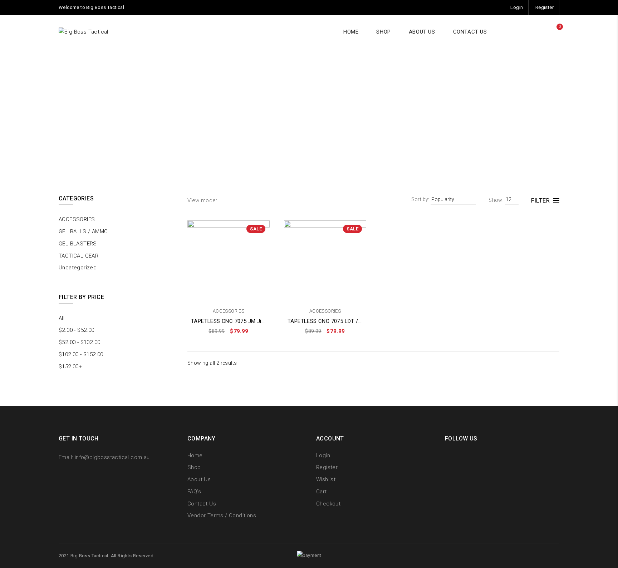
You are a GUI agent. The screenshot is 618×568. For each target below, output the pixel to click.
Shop (194, 467)
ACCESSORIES (228, 311)
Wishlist (325, 479)
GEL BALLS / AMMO (83, 231)
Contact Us (201, 503)
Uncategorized (78, 267)
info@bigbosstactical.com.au (112, 457)
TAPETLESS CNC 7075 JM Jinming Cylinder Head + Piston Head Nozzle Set (228, 321)
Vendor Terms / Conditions (221, 515)
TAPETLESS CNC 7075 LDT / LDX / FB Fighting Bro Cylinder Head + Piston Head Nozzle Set (325, 321)
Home (282, 117)
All (61, 318)
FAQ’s (194, 491)
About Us (199, 479)
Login (516, 7)
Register (544, 7)
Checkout (328, 503)
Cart (321, 491)
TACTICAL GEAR (78, 256)
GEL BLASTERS (78, 243)
